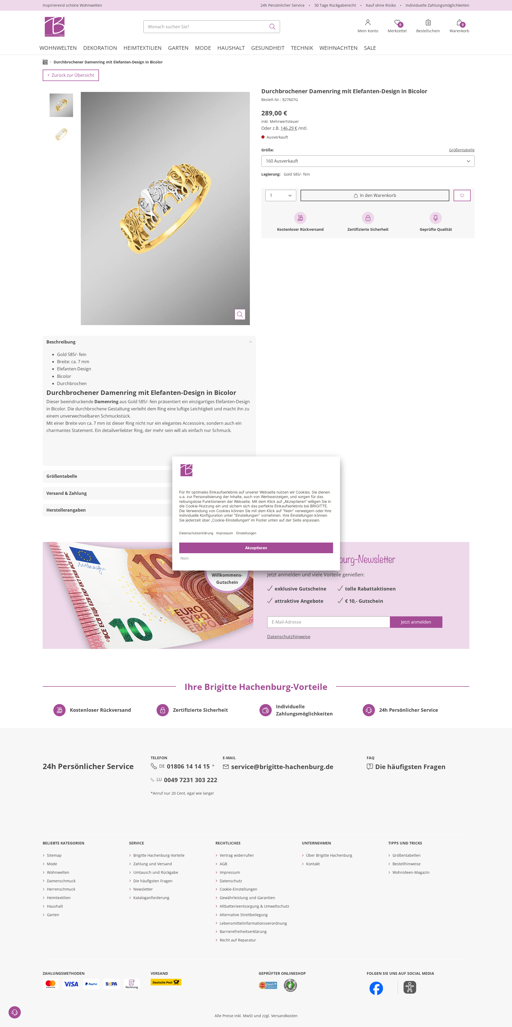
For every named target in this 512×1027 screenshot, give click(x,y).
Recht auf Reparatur (238, 940)
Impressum (230, 872)
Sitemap (54, 855)
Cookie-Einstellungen (238, 889)
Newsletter (143, 889)
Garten (53, 914)
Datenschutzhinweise (288, 637)
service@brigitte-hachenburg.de (282, 766)
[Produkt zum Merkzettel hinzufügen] (462, 195)
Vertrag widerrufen (237, 855)
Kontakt (313, 863)
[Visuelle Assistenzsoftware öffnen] (407, 987)
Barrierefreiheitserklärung (243, 931)
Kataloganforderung (151, 897)
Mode (52, 863)
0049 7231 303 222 (190, 780)
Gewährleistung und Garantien (247, 897)
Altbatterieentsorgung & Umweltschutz (254, 906)
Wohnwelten (58, 872)
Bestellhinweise (407, 863)
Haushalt (55, 906)
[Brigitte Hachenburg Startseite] (54, 26)
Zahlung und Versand (152, 863)
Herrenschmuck (61, 889)
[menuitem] (58, 49)
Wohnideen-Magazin (411, 872)
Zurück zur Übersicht (73, 75)
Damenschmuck (61, 880)
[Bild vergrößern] (240, 314)
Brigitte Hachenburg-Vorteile (159, 855)
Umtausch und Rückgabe (155, 872)
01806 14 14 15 (188, 766)
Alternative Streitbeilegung (244, 914)
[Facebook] (376, 988)
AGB (223, 863)
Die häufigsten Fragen (410, 766)
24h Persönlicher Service (283, 5)
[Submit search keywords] (272, 26)
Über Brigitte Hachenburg (329, 855)
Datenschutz (231, 880)
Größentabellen (407, 855)
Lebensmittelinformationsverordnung (253, 923)
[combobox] (211, 26)
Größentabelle (462, 149)
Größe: (267, 149)
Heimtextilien (59, 897)
